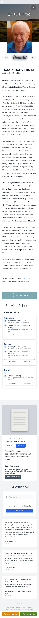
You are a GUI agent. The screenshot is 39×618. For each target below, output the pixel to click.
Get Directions (12, 335)
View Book (9, 446)
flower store (25, 281)
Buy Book (21, 446)
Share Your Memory (13, 477)
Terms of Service (25, 609)
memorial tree (27, 278)
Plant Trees (27, 335)
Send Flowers (27, 383)
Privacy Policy (14, 609)
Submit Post (20, 510)
